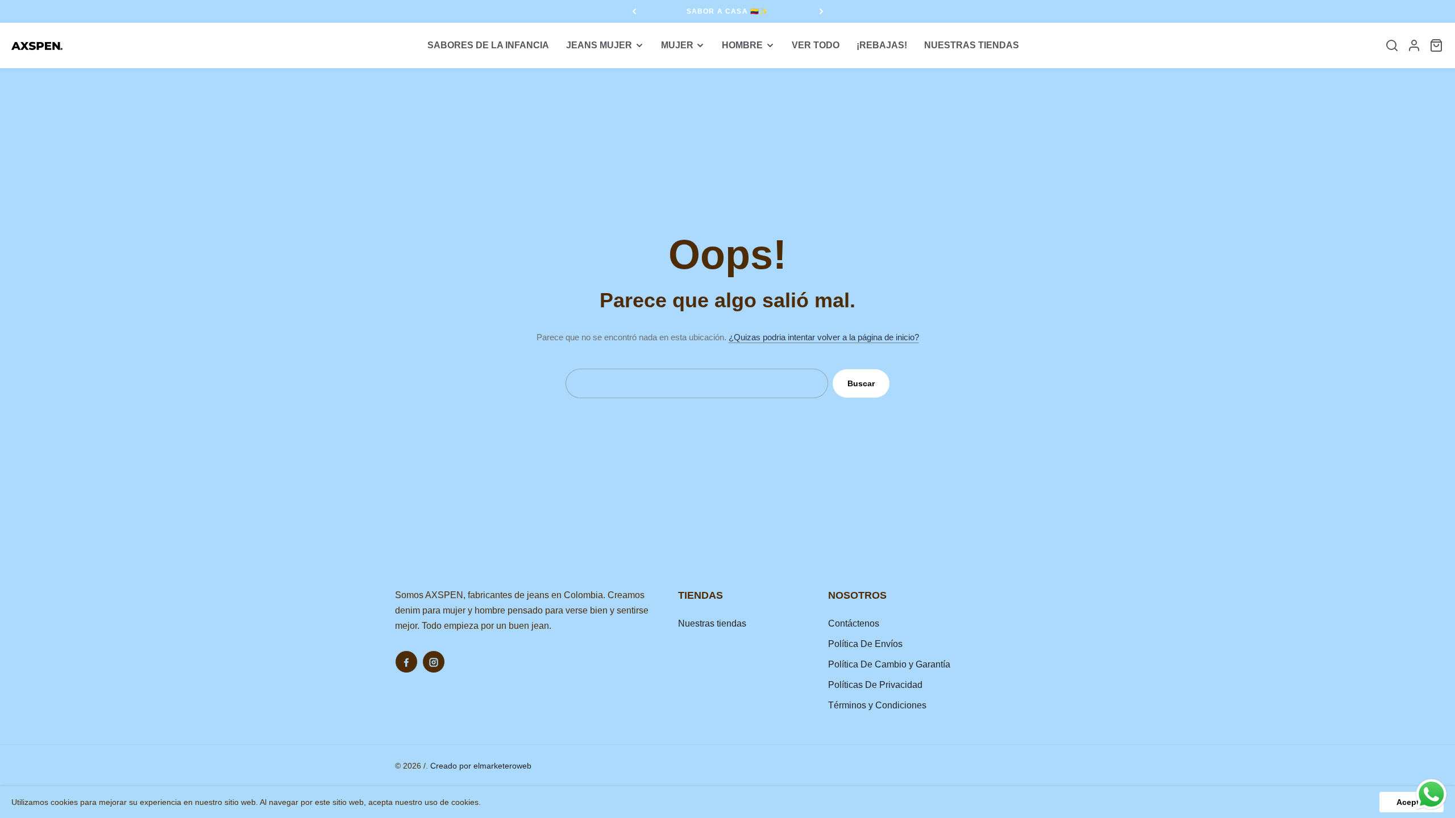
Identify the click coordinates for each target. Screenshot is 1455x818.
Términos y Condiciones (877, 705)
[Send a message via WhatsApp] (1431, 794)
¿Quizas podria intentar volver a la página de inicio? (824, 337)
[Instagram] (433, 661)
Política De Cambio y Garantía (889, 664)
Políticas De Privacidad (875, 685)
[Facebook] (406, 661)
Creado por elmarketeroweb (480, 765)
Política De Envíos (865, 644)
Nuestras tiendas (712, 623)
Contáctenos (853, 623)
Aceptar (1411, 802)
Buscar (861, 383)
